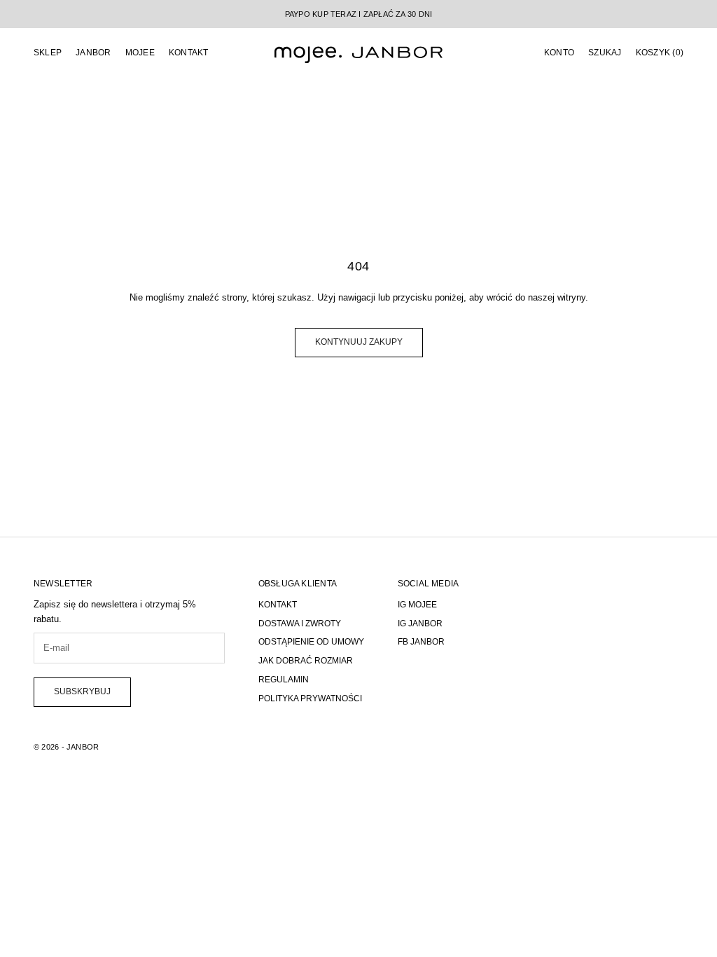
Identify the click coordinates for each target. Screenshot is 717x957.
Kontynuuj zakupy (359, 342)
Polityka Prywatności (310, 698)
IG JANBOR (420, 623)
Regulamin (283, 679)
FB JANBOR (421, 642)
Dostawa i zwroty (299, 623)
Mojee (140, 52)
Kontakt (189, 52)
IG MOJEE (417, 605)
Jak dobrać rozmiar (305, 661)
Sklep (48, 52)
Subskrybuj (82, 691)
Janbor (93, 52)
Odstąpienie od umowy (311, 642)
